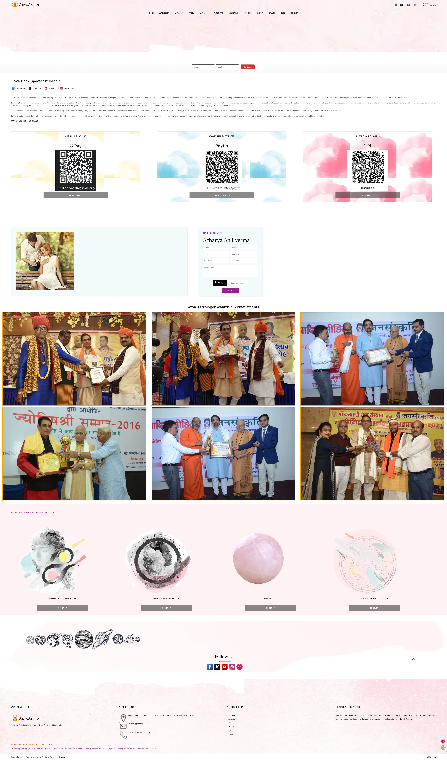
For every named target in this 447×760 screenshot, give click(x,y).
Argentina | (112, 749)
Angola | (105, 749)
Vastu (191, 13)
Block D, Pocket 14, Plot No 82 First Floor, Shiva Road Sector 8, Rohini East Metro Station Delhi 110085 (161, 715)
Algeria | (55, 749)
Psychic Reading (406, 719)
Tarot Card (218, 13)
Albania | (49, 749)
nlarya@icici (367, 195)
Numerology (373, 715)
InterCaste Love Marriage (359, 719)
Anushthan (233, 13)
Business (247, 13)
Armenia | (120, 749)
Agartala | (23, 749)
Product (259, 13)
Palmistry (363, 715)
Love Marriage (375, 719)
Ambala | (81, 749)
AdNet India (431, 757)
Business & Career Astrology (390, 715)
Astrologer (164, 13)
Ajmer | (43, 749)
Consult (62, 608)
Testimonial (48, 725)
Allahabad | (69, 749)
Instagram (69, 88)
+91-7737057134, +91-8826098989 (139, 732)
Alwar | (75, 749)
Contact (294, 13)
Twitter (36, 88)
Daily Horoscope (25, 725)
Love (230, 730)
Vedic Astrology (341, 715)
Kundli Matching (408, 715)
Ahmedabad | (36, 749)
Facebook (20, 88)
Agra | (29, 749)
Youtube (52, 88)
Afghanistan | (15, 749)
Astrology (179, 13)
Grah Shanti (353, 715)
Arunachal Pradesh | (130, 749)
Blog (283, 13)
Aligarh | (61, 749)
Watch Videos (19, 121)
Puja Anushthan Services (425, 715)
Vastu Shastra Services (390, 719)
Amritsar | (88, 749)
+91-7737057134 (76, 195)
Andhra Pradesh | (96, 749)
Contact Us (58, 725)
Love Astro (204, 13)
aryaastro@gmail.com (135, 724)
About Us (14, 725)
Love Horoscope (342, 719)
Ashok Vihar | (141, 749)
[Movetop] (413, 659)
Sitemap (62, 757)
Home (151, 13)
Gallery (272, 13)
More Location (152, 749)
